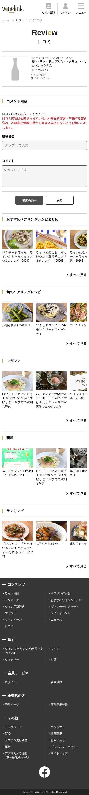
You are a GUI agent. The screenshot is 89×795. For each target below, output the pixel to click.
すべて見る (78, 275)
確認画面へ (29, 200)
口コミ (9, 626)
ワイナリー (12, 659)
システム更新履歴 (16, 740)
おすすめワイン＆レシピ (66, 600)
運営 (8, 746)
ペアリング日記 (60, 593)
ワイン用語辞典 (15, 606)
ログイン (10, 682)
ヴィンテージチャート (65, 606)
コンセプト (58, 727)
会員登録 (56, 682)
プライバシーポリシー (65, 746)
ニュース (56, 619)
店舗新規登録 (59, 704)
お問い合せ (58, 740)
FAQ (8, 733)
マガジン (10, 613)
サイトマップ (59, 753)
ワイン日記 (12, 593)
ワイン (55, 648)
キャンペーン (13, 619)
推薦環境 (56, 733)
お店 (53, 659)
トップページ (13, 727)
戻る (60, 200)
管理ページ (12, 704)
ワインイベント (60, 613)
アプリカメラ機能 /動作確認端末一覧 (17, 755)
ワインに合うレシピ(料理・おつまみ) (24, 651)
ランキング (12, 600)
